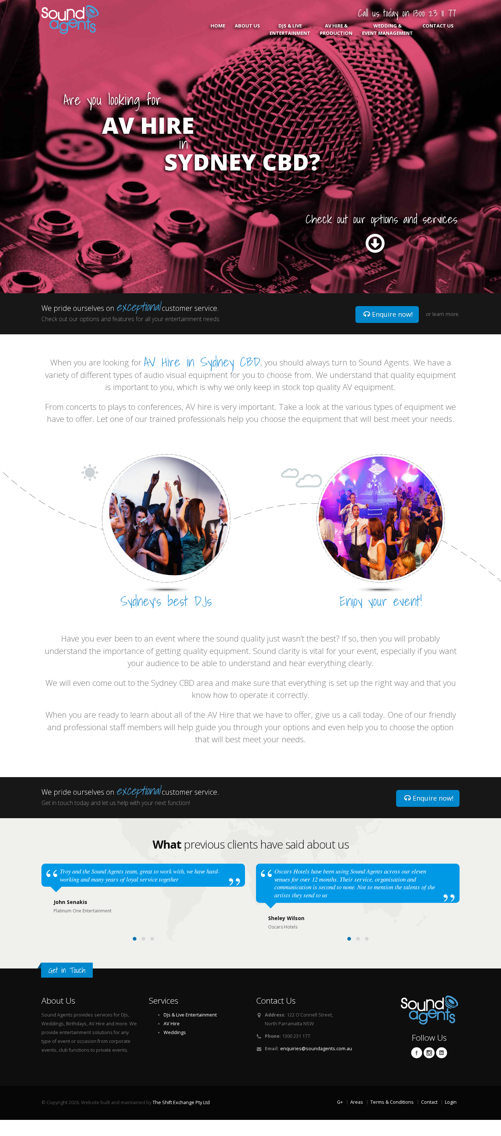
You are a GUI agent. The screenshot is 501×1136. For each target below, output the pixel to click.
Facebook (416, 1052)
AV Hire (172, 1024)
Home (218, 25)
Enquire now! (391, 314)
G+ (340, 1102)
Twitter (429, 1052)
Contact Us (438, 25)
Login (451, 1102)
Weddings (175, 1032)
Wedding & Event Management (387, 29)
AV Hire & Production (336, 29)
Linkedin (441, 1052)
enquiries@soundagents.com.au (316, 1048)
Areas (356, 1102)
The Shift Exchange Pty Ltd (181, 1102)
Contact (429, 1102)
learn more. (446, 313)
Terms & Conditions (392, 1102)
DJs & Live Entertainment (290, 29)
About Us (247, 25)
